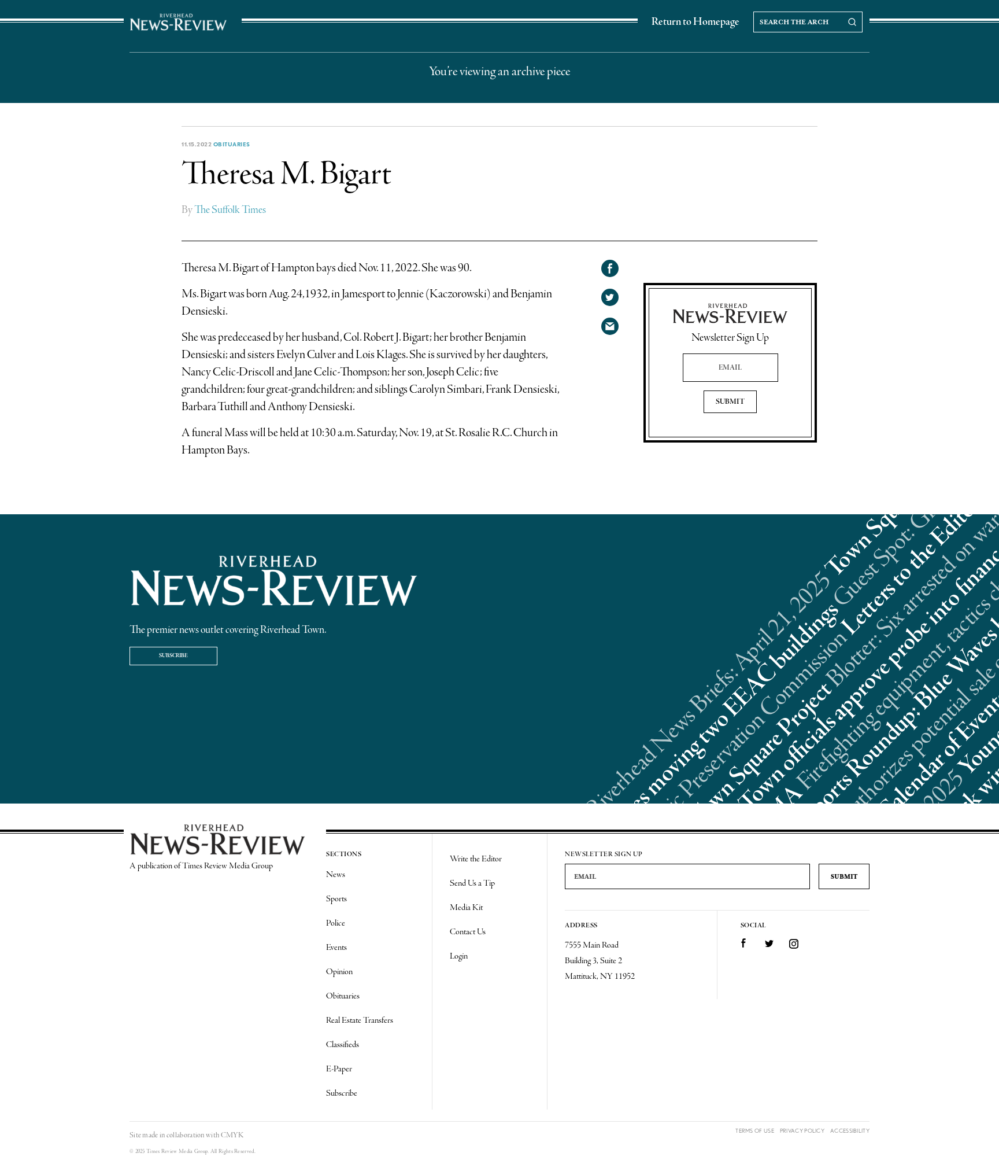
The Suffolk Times (230, 210)
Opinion (339, 972)
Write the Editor (476, 859)
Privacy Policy (802, 1131)
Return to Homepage (695, 22)
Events (336, 947)
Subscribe (173, 655)
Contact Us (468, 932)
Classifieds (342, 1045)
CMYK (232, 1135)
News (335, 874)
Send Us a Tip (472, 883)
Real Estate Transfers (359, 1020)
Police (335, 923)
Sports (336, 899)
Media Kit (466, 907)
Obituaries (231, 144)
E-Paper (339, 1069)
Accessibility (850, 1131)
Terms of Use (754, 1131)
